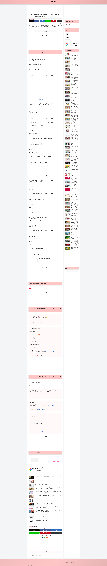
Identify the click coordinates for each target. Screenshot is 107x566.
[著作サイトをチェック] (43, 537)
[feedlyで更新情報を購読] (45, 537)
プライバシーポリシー (76, 562)
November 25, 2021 (51, 355)
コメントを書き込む (45, 551)
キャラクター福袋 (31, 526)
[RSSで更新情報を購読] (47, 537)
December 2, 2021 (44, 322)
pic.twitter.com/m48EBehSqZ (49, 405)
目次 (44, 31)
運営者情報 (70, 562)
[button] (59, 21)
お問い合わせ (66, 562)
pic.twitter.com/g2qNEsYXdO (48, 393)
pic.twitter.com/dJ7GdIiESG (51, 319)
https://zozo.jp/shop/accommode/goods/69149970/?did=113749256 (37, 99)
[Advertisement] (45, 9)
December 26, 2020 (41, 409)
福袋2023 (36, 526)
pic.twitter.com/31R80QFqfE (49, 351)
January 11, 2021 (40, 396)
